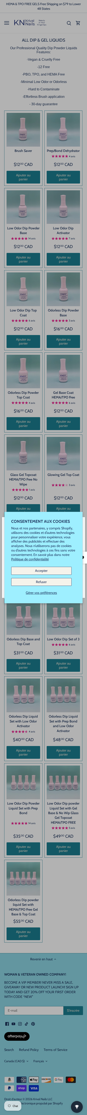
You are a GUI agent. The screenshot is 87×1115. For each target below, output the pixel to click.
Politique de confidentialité (30, 559)
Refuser (41, 582)
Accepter (41, 571)
